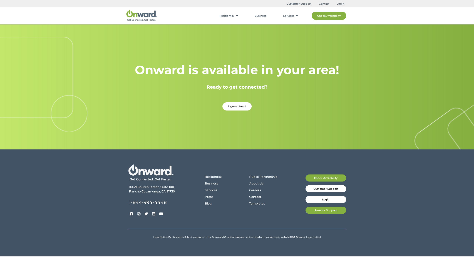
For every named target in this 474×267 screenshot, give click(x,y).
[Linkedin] (153, 214)
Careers (255, 190)
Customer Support (299, 3)
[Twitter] (146, 214)
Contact (324, 3)
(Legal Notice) (313, 237)
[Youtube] (161, 214)
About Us (256, 183)
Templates (257, 203)
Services (288, 15)
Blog (208, 203)
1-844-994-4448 (148, 202)
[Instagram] (139, 214)
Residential (226, 15)
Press (209, 197)
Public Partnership (263, 177)
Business (260, 15)
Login (340, 3)
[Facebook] (131, 214)
